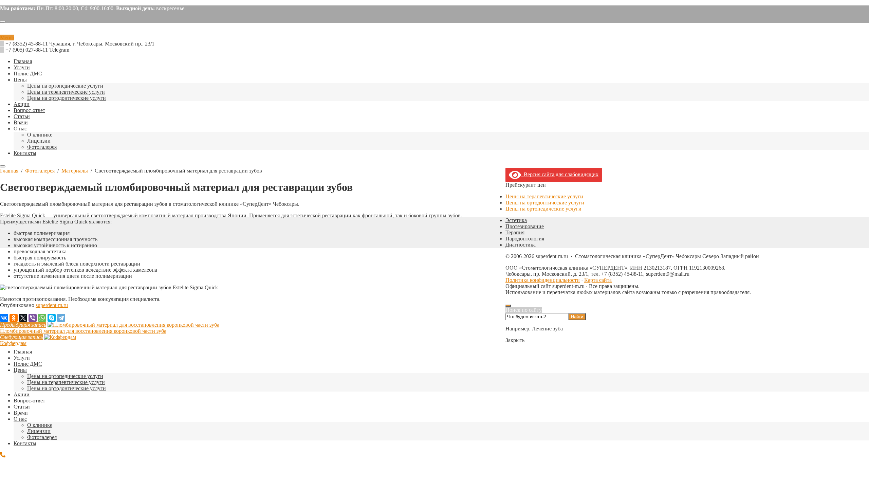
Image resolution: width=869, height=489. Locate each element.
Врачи (21, 413)
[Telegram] (61, 318)
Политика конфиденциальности (542, 280)
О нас (20, 419)
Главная (23, 352)
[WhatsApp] (42, 318)
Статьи (22, 407)
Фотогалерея (42, 437)
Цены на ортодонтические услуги (544, 202)
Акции (22, 394)
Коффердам (13, 343)
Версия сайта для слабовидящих (559, 174)
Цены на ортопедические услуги (543, 209)
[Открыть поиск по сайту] (2, 22)
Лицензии (39, 431)
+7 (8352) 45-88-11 (26, 44)
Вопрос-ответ (29, 400)
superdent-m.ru (434, 32)
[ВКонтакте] (4, 318)
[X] (23, 318)
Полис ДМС (28, 364)
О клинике (39, 425)
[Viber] (33, 318)
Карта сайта (598, 280)
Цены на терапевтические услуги (544, 196)
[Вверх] (508, 306)
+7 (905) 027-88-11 (26, 50)
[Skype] (52, 318)
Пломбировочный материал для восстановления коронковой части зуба (83, 331)
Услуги (22, 358)
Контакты (25, 443)
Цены (20, 370)
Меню (7, 37)
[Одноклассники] (14, 318)
